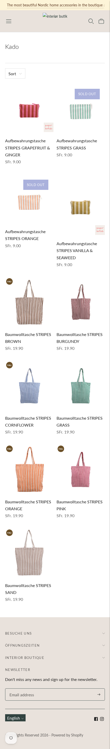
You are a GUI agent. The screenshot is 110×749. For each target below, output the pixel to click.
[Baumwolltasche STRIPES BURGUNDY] (81, 301)
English (13, 717)
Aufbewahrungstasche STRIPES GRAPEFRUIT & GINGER (27, 147)
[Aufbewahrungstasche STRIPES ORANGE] (29, 199)
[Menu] (8, 21)
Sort (12, 73)
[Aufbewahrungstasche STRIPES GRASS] (81, 108)
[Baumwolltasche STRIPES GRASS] (81, 385)
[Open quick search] (91, 21)
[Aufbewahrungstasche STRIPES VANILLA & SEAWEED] (81, 205)
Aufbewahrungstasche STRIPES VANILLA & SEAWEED (77, 250)
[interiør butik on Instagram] (102, 719)
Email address (21, 689)
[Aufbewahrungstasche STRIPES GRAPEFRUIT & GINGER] (29, 108)
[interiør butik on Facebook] (96, 719)
